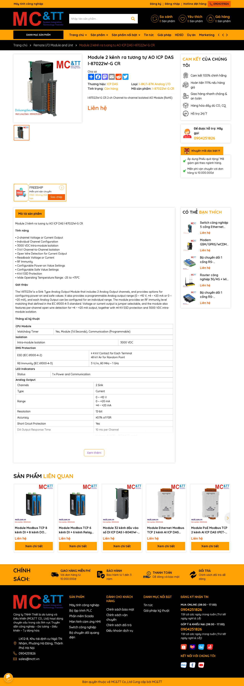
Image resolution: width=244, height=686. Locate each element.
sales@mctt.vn (29, 659)
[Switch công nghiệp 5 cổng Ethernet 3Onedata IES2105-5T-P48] (189, 228)
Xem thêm (94, 453)
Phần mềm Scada (81, 616)
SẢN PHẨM (43, 476)
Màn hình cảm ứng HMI (85, 621)
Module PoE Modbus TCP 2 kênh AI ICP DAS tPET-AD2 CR (209, 530)
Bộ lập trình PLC (80, 610)
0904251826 (221, 4)
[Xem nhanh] (49, 501)
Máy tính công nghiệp (84, 605)
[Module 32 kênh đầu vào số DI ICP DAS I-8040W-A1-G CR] (122, 504)
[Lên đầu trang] (236, 652)
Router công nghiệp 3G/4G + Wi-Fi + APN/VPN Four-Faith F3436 (214, 277)
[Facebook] (192, 664)
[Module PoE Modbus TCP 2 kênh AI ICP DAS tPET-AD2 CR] (210, 504)
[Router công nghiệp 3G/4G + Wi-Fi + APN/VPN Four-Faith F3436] (189, 281)
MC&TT (157, 682)
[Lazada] (192, 646)
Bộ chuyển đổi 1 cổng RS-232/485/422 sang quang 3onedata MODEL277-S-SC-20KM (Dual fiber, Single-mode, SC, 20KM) (213, 260)
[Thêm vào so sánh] (49, 495)
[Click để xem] (48, 88)
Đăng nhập (172, 4)
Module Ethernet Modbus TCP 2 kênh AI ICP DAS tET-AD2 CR (165, 530)
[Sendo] (210, 646)
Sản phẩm (98, 35)
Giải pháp (164, 35)
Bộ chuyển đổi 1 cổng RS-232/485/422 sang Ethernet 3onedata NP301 (213, 295)
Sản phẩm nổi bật (125, 35)
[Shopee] (184, 646)
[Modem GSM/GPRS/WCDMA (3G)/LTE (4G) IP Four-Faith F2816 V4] (189, 245)
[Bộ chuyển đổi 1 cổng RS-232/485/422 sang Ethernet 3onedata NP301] (189, 298)
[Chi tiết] (61, 187)
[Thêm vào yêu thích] (49, 488)
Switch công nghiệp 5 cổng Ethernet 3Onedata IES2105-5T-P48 (214, 225)
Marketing (206, 35)
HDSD (179, 35)
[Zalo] (184, 664)
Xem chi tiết (34, 546)
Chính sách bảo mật (120, 609)
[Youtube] (201, 664)
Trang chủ (77, 35)
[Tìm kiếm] (133, 18)
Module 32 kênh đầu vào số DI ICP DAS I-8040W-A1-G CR (121, 530)
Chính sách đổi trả (119, 625)
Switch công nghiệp (82, 627)
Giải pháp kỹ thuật (156, 610)
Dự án (191, 35)
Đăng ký (155, 4)
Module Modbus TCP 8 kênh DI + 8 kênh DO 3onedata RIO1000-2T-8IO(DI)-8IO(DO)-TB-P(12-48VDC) (32, 530)
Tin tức (149, 35)
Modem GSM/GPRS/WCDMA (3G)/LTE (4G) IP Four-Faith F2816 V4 (214, 242)
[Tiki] (201, 646)
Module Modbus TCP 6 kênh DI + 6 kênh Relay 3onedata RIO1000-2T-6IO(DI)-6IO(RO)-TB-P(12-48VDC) (78, 530)
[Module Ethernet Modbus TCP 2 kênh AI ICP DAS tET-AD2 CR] (166, 504)
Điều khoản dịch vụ (119, 630)
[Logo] (38, 18)
